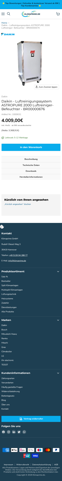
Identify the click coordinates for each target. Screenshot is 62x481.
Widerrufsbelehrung (10, 391)
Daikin (4, 325)
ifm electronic (7, 360)
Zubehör (5, 303)
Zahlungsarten (7, 378)
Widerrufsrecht (22, 464)
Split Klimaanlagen (9, 285)
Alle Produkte (7, 311)
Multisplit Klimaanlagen (12, 289)
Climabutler (6, 351)
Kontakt (5, 409)
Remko (4, 338)
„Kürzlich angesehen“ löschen (17, 204)
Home (4, 23)
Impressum (8, 464)
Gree (3, 347)
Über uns (5, 404)
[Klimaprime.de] (31, 14)
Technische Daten (31, 165)
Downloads (31, 171)
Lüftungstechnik (8, 294)
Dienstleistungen (9, 307)
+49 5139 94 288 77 (18, 255)
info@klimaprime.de (17, 260)
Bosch (4, 329)
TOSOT (4, 364)
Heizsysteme (7, 298)
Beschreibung (31, 159)
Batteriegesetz (7, 395)
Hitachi (4, 342)
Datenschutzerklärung (41, 464)
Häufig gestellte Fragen (12, 387)
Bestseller (6, 281)
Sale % (4, 276)
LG (2, 356)
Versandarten (7, 382)
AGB (56, 464)
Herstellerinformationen (31, 177)
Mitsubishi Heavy (9, 334)
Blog (3, 400)
